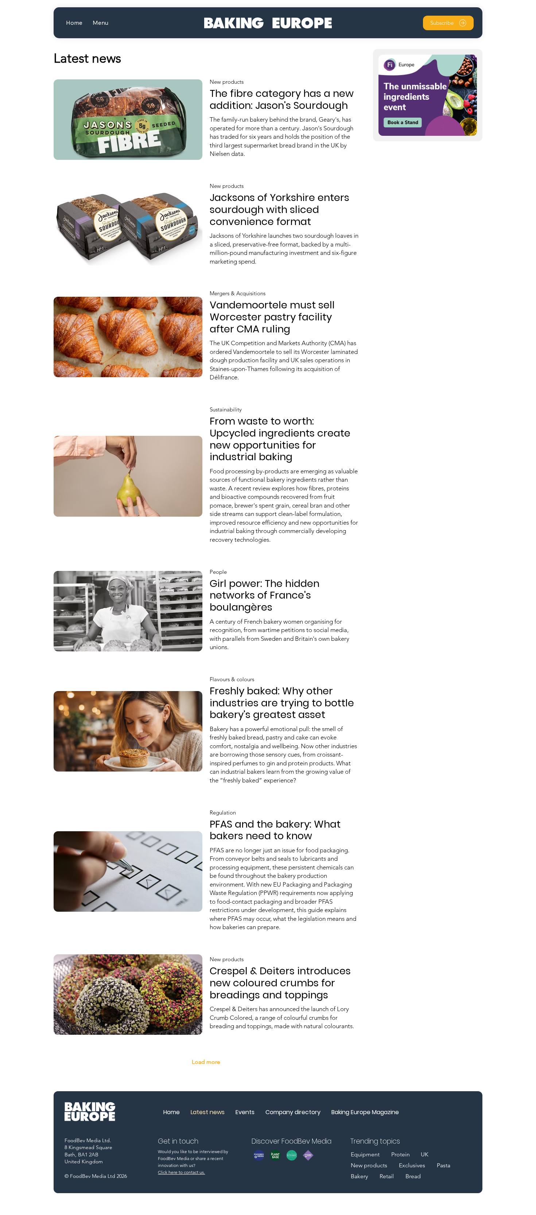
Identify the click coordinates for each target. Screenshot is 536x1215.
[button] (100, 22)
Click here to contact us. (181, 1172)
